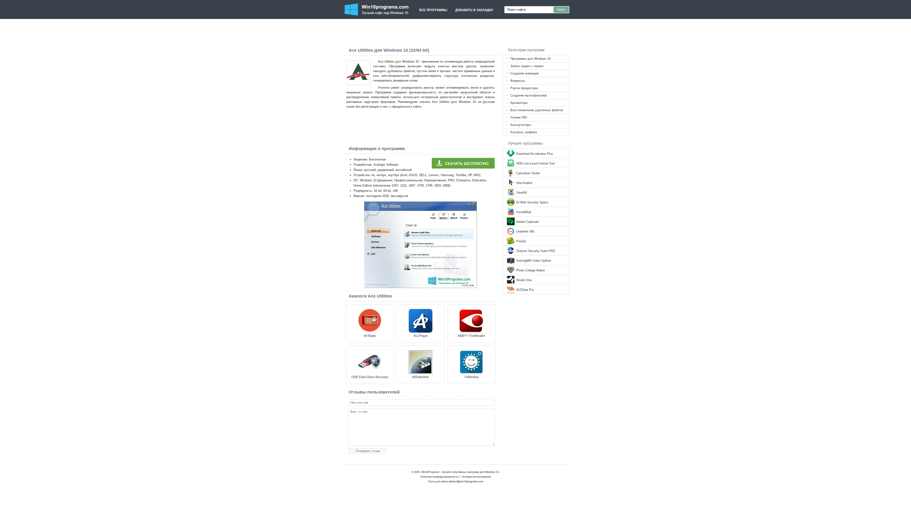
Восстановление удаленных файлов (536, 110)
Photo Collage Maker (530, 270)
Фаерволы (517, 80)
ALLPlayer (421, 336)
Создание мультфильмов (528, 95)
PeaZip (521, 241)
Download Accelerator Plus (534, 153)
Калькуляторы (520, 125)
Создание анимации (524, 73)
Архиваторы (519, 103)
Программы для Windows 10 (530, 58)
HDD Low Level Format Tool (535, 163)
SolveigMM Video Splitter (533, 260)
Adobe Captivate (527, 222)
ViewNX (521, 192)
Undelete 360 (525, 231)
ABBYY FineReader (471, 336)
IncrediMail (523, 212)
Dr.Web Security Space (532, 202)
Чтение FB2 (518, 117)
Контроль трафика (523, 132)
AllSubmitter (420, 377)
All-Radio (370, 336)
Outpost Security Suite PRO (535, 251)
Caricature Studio (528, 173)
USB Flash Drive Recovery (369, 377)
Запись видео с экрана (526, 66)
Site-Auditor (524, 183)
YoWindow (471, 377)
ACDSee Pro (525, 290)
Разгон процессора (524, 88)
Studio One (524, 280)
